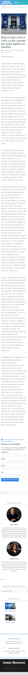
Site (2, 472)
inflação (21, 439)
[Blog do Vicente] (20, 2)
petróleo (9, 441)
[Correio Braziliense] (7, 2)
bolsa (6, 439)
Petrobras (3, 441)
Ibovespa (16, 439)
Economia (9, 52)
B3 (3, 439)
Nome (3, 459)
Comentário (5, 452)
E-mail (3, 465)
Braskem (10, 439)
